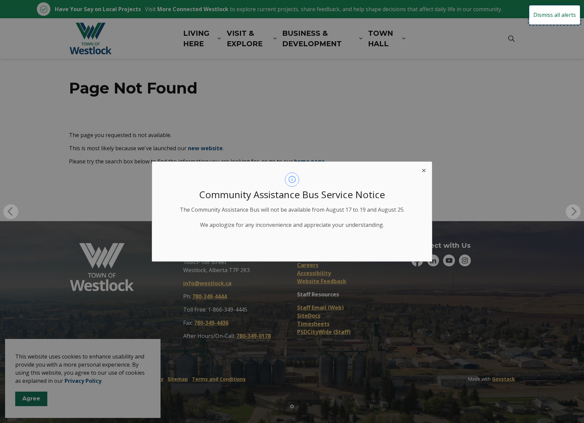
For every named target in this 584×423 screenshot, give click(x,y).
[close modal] (424, 170)
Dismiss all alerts (554, 15)
